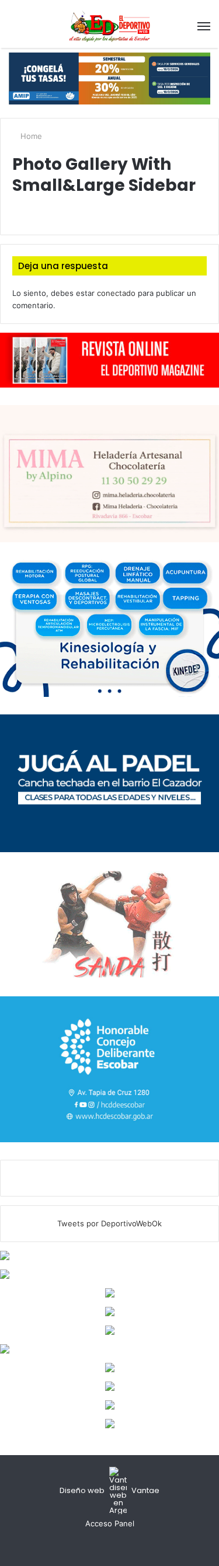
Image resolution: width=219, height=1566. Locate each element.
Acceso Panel (109, 1523)
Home (30, 136)
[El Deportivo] (110, 26)
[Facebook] (96, 1546)
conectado (116, 293)
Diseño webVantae (109, 1490)
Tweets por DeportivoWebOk (109, 1223)
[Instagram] (124, 1546)
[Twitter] (110, 1546)
